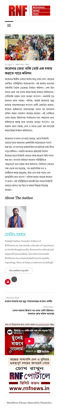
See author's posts (18, 270)
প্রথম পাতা (19, 65)
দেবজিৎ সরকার (15, 234)
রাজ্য (27, 65)
